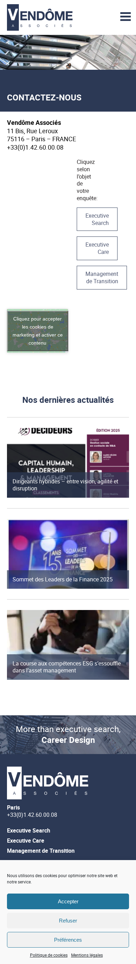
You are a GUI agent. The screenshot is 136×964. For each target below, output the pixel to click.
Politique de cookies (49, 955)
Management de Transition (101, 277)
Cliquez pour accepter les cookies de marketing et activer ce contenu (38, 331)
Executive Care (97, 248)
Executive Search (97, 219)
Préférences (68, 940)
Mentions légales (87, 955)
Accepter (68, 901)
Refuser (68, 921)
